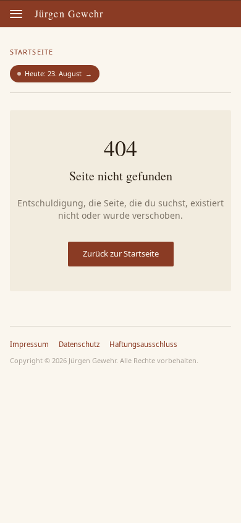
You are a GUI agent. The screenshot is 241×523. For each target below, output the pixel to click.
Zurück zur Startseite (121, 253)
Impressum (29, 344)
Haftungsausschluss (143, 344)
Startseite (31, 51)
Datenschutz (79, 344)
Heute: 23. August (58, 73)
